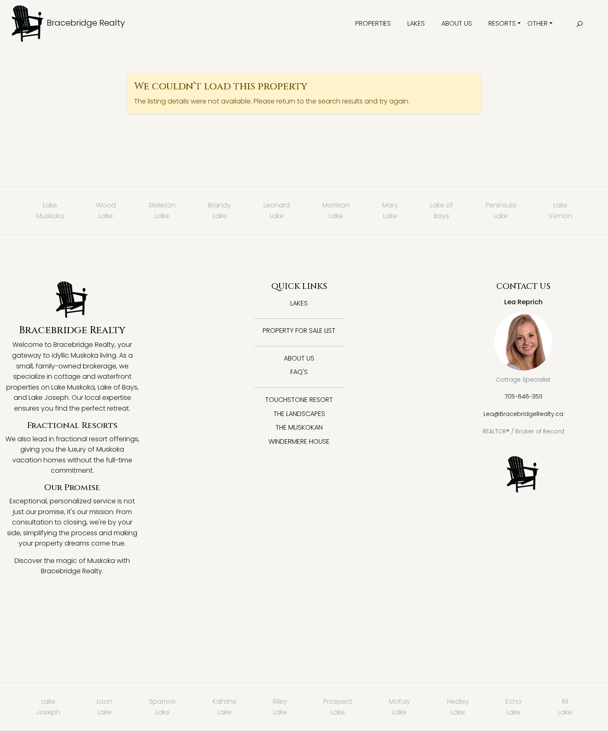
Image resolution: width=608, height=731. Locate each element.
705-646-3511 (523, 396)
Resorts (502, 23)
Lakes (416, 23)
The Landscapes (299, 413)
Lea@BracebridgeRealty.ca (523, 414)
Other (537, 23)
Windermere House (299, 441)
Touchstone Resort (299, 399)
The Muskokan (299, 427)
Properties (373, 23)
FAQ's (299, 372)
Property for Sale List (299, 330)
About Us (456, 23)
